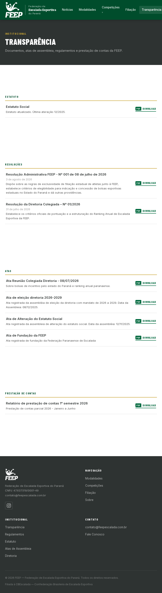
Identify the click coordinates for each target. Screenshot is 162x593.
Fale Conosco (94, 534)
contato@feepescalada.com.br (25, 495)
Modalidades (87, 9)
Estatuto (10, 541)
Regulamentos (14, 534)
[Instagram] (9, 505)
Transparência (14, 527)
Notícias (67, 9)
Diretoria (11, 555)
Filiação (131, 9)
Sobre (89, 500)
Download (146, 108)
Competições (111, 7)
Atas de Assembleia (18, 548)
